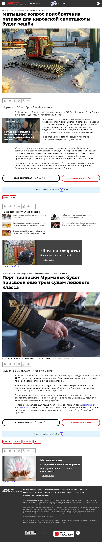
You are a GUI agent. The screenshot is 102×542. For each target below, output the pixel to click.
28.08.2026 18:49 (8, 274)
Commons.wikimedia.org (12, 95)
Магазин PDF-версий (63, 493)
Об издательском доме (32, 490)
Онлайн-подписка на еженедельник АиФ (61, 490)
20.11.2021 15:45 (7, 10)
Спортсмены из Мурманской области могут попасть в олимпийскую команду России (30, 232)
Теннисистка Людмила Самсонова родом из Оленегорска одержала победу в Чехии (79, 224)
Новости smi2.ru (10, 266)
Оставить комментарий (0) (81, 178)
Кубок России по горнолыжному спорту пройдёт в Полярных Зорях (78, 216)
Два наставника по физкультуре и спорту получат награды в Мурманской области (29, 224)
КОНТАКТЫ (83, 490)
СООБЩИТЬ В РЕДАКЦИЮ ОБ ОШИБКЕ (36, 495)
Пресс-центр (79, 493)
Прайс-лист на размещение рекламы (37, 493)
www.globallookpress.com (62, 358)
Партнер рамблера (45, 533)
